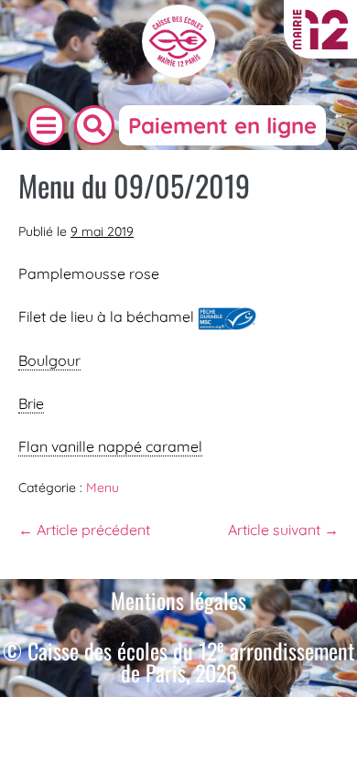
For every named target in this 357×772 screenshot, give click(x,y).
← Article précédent (84, 529)
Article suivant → (283, 529)
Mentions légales (178, 600)
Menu (102, 487)
